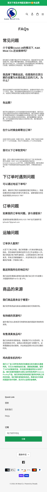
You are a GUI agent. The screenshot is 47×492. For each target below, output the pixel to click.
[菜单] (42, 14)
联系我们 (9, 409)
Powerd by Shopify (31, 484)
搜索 (7, 403)
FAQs (7, 416)
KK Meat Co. (20, 484)
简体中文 (23, 455)
